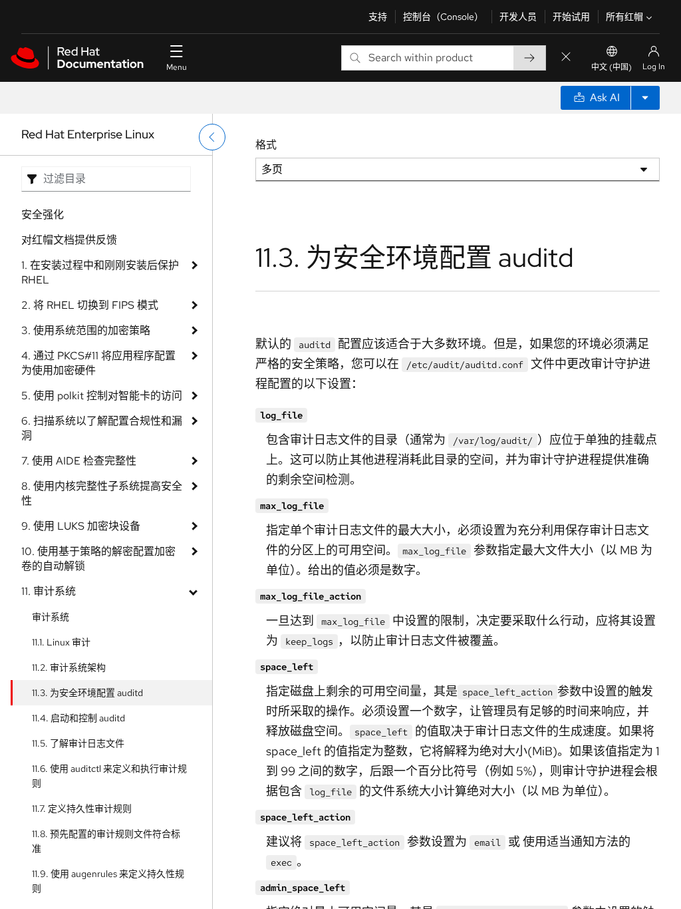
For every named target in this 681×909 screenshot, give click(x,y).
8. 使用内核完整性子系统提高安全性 (101, 493)
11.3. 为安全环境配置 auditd (87, 693)
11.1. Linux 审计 (61, 642)
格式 (266, 145)
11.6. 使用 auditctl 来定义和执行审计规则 (109, 776)
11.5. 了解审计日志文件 (78, 743)
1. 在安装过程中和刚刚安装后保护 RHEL (100, 272)
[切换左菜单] (212, 137)
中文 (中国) (611, 67)
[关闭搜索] (566, 58)
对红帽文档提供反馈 (69, 240)
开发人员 (518, 17)
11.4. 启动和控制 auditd (78, 718)
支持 (377, 17)
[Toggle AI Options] (645, 98)
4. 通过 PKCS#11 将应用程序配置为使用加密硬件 (98, 363)
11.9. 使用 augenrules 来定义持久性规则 (108, 881)
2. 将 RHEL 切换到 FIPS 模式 (89, 305)
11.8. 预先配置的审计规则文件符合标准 (106, 841)
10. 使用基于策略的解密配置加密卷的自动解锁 (98, 558)
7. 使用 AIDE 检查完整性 (78, 461)
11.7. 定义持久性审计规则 (82, 809)
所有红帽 (624, 17)
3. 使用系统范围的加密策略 (85, 330)
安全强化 (42, 215)
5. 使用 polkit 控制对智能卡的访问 (101, 396)
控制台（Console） (443, 17)
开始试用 (571, 17)
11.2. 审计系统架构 (69, 667)
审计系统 (50, 617)
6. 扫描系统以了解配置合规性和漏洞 (101, 428)
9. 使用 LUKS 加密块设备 (80, 526)
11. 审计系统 (48, 591)
